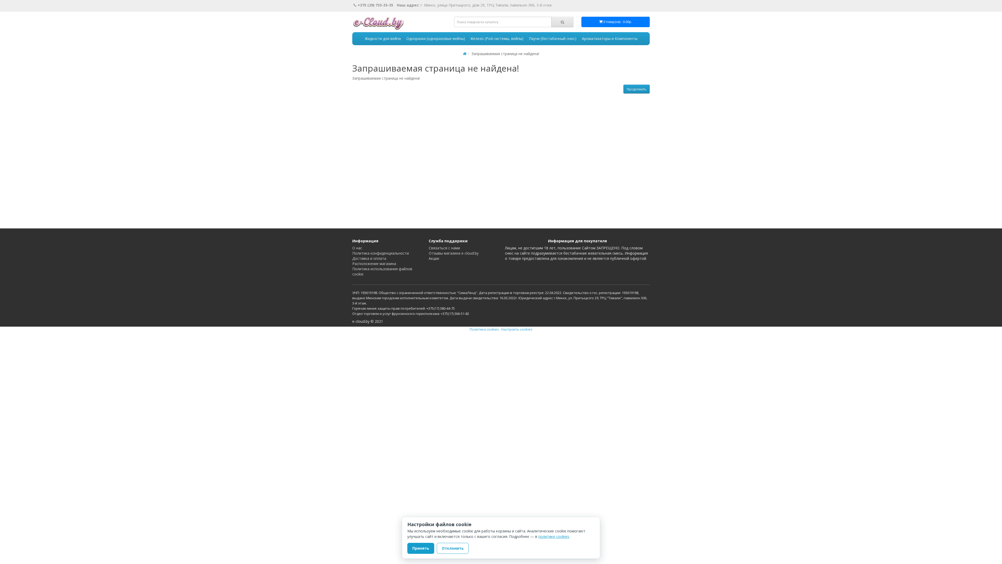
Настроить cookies (516, 329)
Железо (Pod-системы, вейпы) (496, 38)
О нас (357, 247)
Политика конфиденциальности (380, 253)
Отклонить (453, 548)
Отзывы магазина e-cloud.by (454, 253)
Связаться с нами (444, 247)
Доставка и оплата (369, 258)
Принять (420, 548)
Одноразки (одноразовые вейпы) (435, 38)
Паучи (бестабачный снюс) (552, 38)
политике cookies (553, 536)
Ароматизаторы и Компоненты (609, 38)
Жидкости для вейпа (383, 38)
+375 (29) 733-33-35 (375, 5)
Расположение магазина (374, 263)
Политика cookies (484, 329)
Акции (434, 258)
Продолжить (636, 89)
